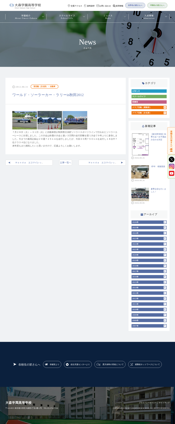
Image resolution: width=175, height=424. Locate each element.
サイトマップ (164, 403)
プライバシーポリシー (148, 403)
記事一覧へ (65, 162)
